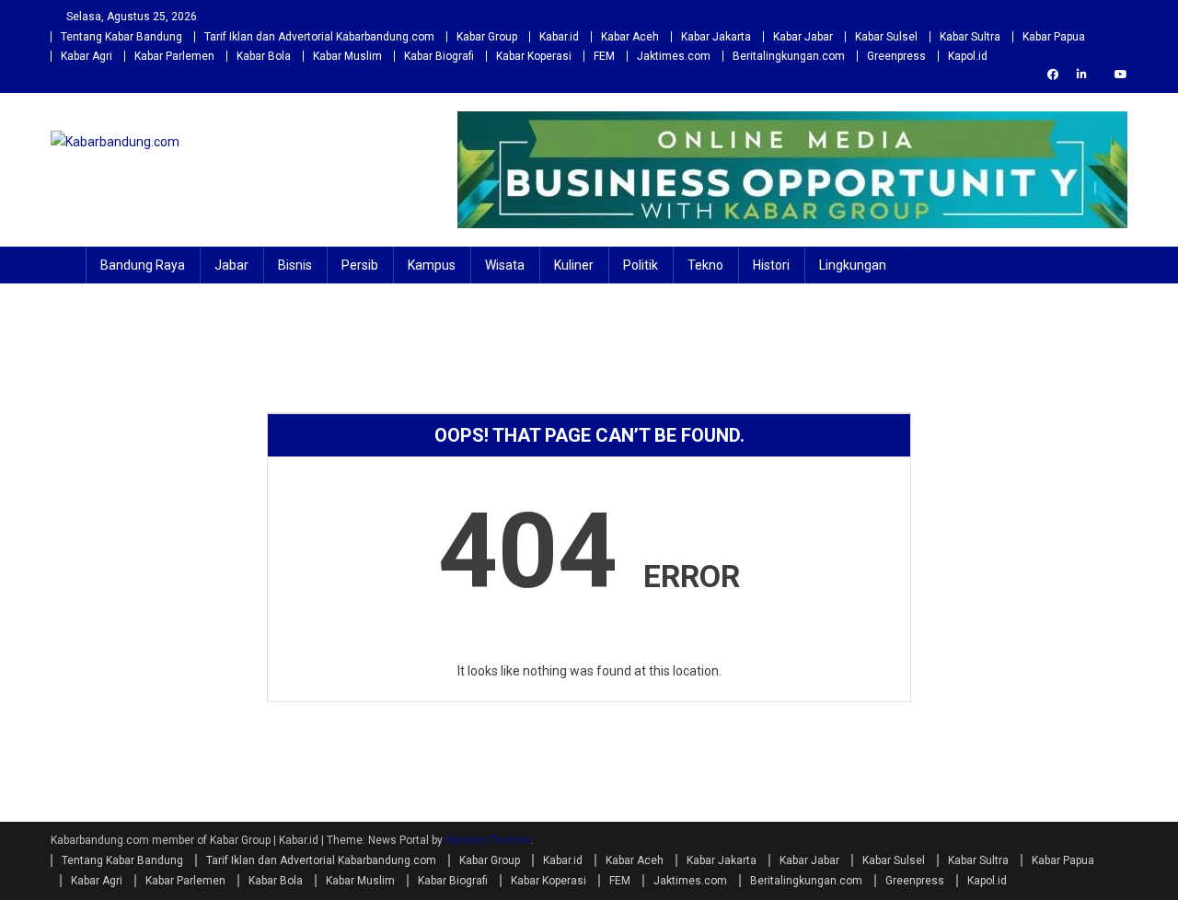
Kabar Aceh (630, 36)
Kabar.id (559, 36)
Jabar (231, 265)
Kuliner (574, 265)
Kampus (432, 265)
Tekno (705, 265)
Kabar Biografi (439, 56)
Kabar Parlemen (174, 56)
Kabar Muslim (347, 56)
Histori (771, 265)
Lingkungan (852, 265)
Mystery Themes (488, 840)
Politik (640, 265)
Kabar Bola (264, 56)
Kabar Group (486, 36)
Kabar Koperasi (534, 56)
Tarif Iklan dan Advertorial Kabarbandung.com (319, 36)
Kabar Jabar (803, 36)
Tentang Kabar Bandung (121, 36)
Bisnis (295, 265)
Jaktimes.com (673, 56)
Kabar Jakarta (716, 36)
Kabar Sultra (970, 36)
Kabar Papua (1053, 36)
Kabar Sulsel (886, 36)
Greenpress (896, 56)
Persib (359, 265)
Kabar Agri (86, 56)
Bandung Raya (142, 265)
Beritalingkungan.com (789, 56)
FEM (604, 56)
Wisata (505, 265)
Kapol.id (967, 56)
